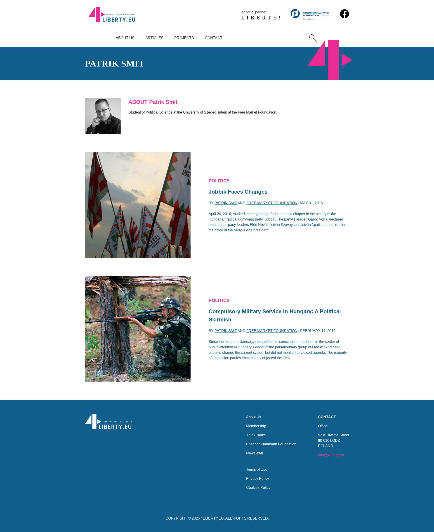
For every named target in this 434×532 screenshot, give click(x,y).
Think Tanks (256, 435)
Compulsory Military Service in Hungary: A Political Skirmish (275, 315)
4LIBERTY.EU (212, 518)
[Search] (312, 38)
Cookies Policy (258, 487)
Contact (213, 38)
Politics (219, 180)
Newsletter (254, 453)
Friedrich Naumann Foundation (271, 444)
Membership (256, 426)
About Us (125, 38)
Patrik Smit (226, 203)
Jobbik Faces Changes (238, 192)
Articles (154, 38)
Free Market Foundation (271, 203)
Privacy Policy (257, 478)
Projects (184, 38)
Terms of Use (256, 469)
